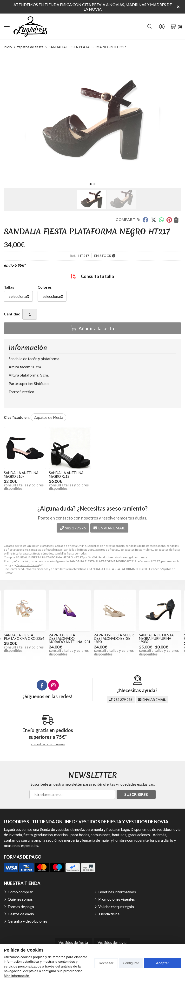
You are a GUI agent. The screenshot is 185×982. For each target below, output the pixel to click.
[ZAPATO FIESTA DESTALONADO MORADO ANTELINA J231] (70, 610)
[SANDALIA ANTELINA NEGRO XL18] (70, 448)
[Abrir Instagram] (53, 685)
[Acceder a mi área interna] (161, 26)
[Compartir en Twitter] (153, 220)
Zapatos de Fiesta (27, 565)
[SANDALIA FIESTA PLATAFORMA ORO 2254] (25, 610)
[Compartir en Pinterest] (169, 220)
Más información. (17, 976)
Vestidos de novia (112, 942)
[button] (91, 184)
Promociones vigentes (116, 899)
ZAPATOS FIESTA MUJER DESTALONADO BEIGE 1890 (114, 638)
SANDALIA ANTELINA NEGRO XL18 (66, 474)
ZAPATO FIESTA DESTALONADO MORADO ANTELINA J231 (69, 638)
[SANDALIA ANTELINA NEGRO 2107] (25, 448)
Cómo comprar (20, 891)
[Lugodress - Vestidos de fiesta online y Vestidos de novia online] (30, 26)
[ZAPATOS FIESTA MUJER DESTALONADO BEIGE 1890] (115, 610)
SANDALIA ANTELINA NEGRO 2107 (21, 474)
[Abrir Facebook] (42, 685)
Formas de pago (21, 906)
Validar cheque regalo (116, 906)
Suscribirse (136, 794)
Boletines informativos (117, 891)
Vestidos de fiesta (73, 942)
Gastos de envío (21, 913)
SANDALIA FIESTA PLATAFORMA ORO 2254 (24, 636)
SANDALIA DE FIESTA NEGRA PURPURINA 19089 (156, 638)
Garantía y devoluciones (27, 921)
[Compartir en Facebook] (145, 220)
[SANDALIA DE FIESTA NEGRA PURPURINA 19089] (160, 610)
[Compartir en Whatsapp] (161, 220)
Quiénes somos (20, 899)
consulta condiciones (48, 744)
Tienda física (108, 913)
